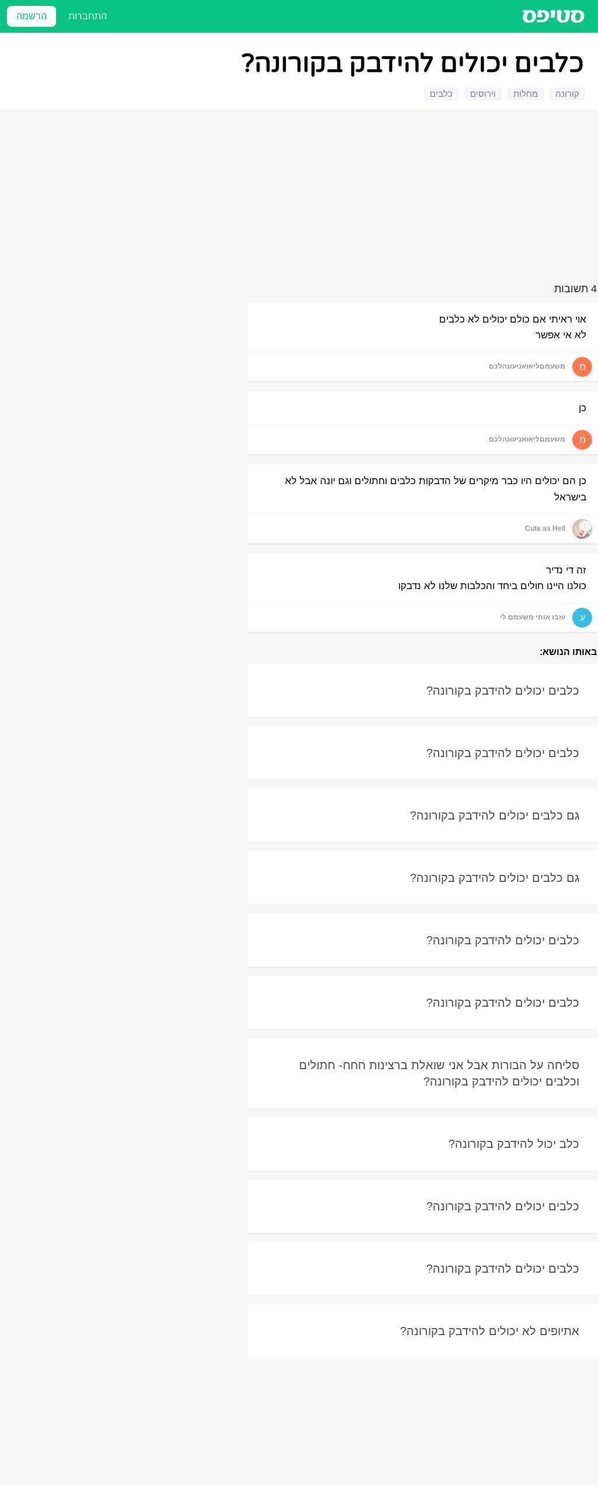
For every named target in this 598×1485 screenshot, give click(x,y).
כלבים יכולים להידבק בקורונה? (502, 690)
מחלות (525, 94)
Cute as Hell (545, 528)
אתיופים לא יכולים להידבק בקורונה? (489, 1331)
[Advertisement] (301, 198)
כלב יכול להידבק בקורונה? (513, 1143)
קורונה (567, 94)
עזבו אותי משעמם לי (532, 617)
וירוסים (483, 94)
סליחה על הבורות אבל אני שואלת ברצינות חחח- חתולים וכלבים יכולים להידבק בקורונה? (439, 1073)
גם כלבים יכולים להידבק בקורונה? (494, 815)
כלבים (441, 94)
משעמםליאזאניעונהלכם (527, 366)
